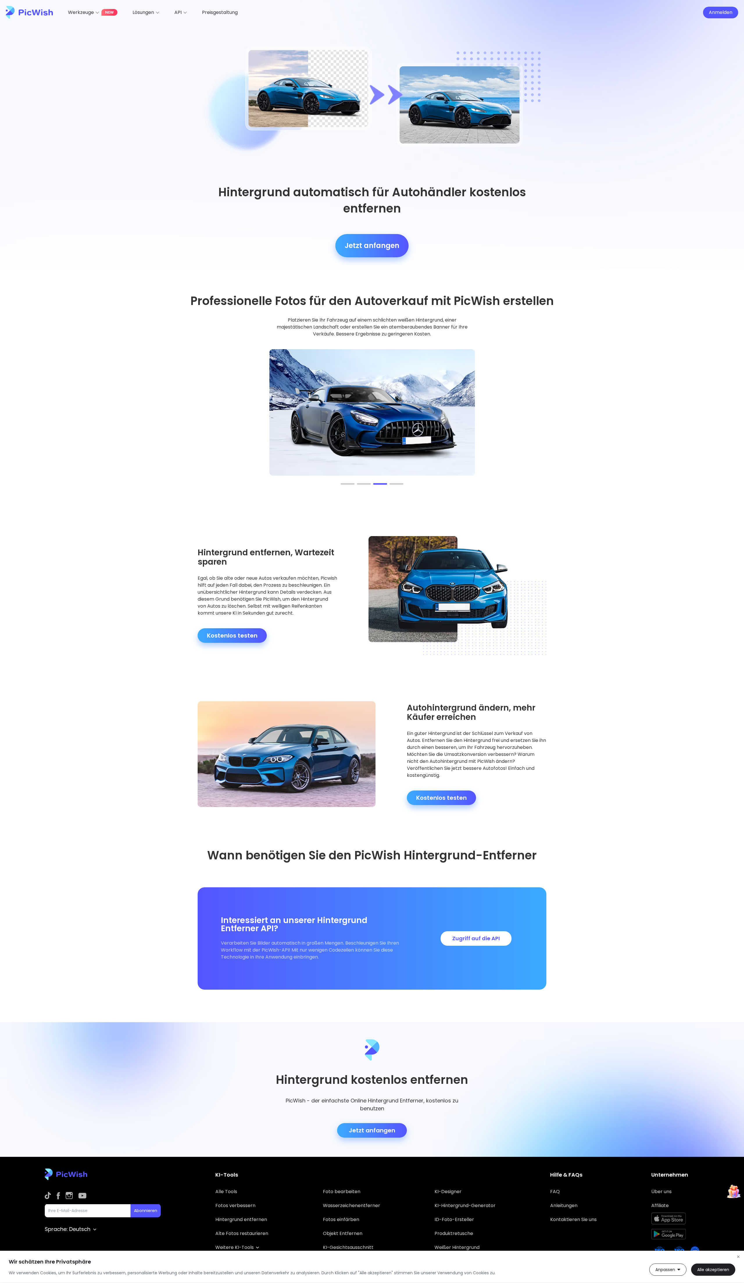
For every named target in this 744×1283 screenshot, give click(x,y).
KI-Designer (448, 1191)
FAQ (555, 1191)
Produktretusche (453, 1233)
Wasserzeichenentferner (351, 1205)
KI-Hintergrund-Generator (465, 1205)
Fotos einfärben (341, 1219)
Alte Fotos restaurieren (241, 1233)
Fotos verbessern (235, 1205)
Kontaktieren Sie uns (573, 1219)
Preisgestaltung (220, 12)
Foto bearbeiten (341, 1191)
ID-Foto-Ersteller (454, 1219)
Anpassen (665, 1270)
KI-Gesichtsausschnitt (348, 1247)
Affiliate (660, 1205)
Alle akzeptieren (713, 1270)
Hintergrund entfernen (241, 1219)
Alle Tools (226, 1191)
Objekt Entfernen (342, 1233)
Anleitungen (563, 1205)
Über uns (661, 1191)
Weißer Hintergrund (457, 1247)
